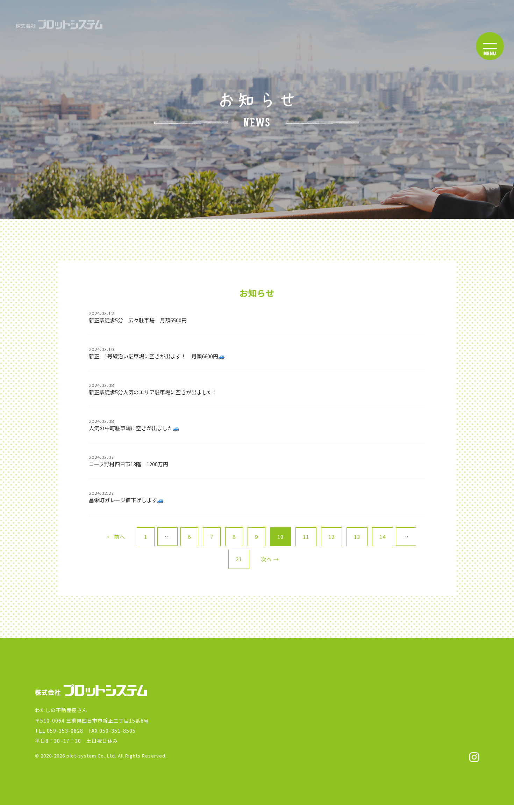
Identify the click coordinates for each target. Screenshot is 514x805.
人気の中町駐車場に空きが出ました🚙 (134, 425)
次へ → (270, 559)
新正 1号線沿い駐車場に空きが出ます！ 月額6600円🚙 (157, 353)
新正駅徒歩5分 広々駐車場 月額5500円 (138, 317)
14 (382, 536)
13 (357, 536)
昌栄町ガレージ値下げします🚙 (126, 497)
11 (306, 536)
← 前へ (116, 536)
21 (239, 559)
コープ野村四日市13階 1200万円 (128, 461)
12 (331, 536)
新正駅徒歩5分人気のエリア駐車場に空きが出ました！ (153, 389)
